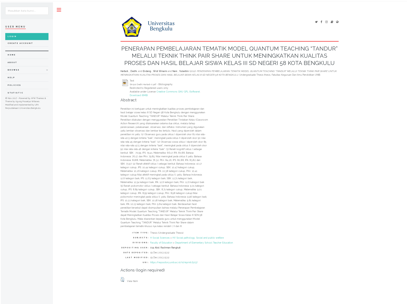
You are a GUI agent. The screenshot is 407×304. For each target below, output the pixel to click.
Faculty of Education (161, 242)
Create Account (20, 43)
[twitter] (316, 22)
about (12, 62)
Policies (14, 85)
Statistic (15, 93)
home (12, 55)
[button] (122, 279)
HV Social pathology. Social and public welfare (198, 237)
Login (12, 36)
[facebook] (321, 22)
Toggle (59, 9)
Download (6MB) (139, 95)
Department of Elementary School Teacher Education (204, 242)
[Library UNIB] (337, 22)
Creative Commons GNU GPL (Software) (178, 91)
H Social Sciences (160, 237)
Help (11, 78)
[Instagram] (326, 22)
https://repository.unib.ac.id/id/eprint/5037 (173, 262)
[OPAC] (332, 22)
